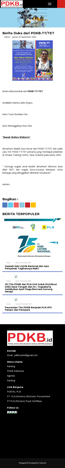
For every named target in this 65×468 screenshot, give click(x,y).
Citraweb (42, 463)
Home (29, 25)
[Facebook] (8, 412)
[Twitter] (11, 412)
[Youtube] (16, 412)
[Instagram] (13, 412)
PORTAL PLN (14, 391)
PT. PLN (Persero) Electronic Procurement (28, 396)
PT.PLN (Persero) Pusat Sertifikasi (24, 401)
